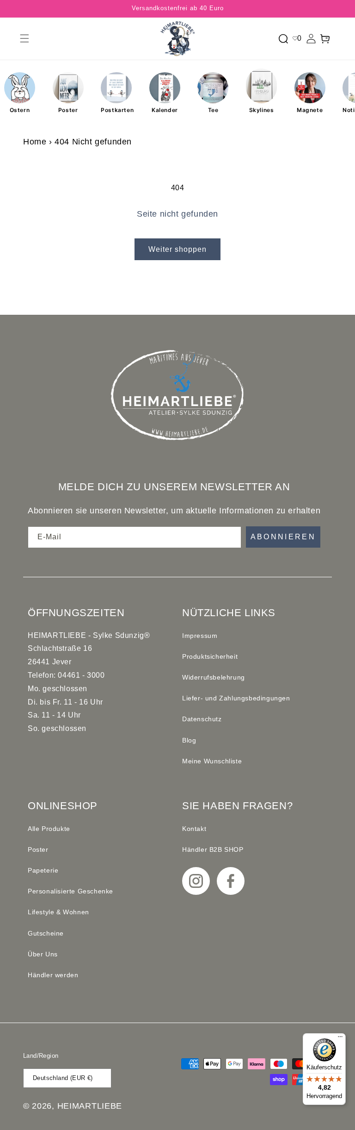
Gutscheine (46, 933)
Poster (68, 109)
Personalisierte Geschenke (70, 891)
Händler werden (53, 975)
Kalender (165, 109)
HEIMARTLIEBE (89, 1106)
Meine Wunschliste (212, 761)
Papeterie (43, 870)
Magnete (310, 109)
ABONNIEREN (283, 537)
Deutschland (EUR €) (63, 1077)
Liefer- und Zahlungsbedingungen (236, 698)
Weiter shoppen (177, 249)
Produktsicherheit (210, 656)
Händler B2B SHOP (213, 849)
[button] (24, 38)
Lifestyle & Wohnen (58, 912)
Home (34, 141)
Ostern (20, 109)
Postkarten (116, 109)
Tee (213, 109)
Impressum (199, 635)
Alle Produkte (49, 828)
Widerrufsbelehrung (213, 677)
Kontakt (194, 828)
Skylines (261, 109)
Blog (189, 740)
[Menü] (340, 1038)
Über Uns (43, 954)
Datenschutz (202, 719)
